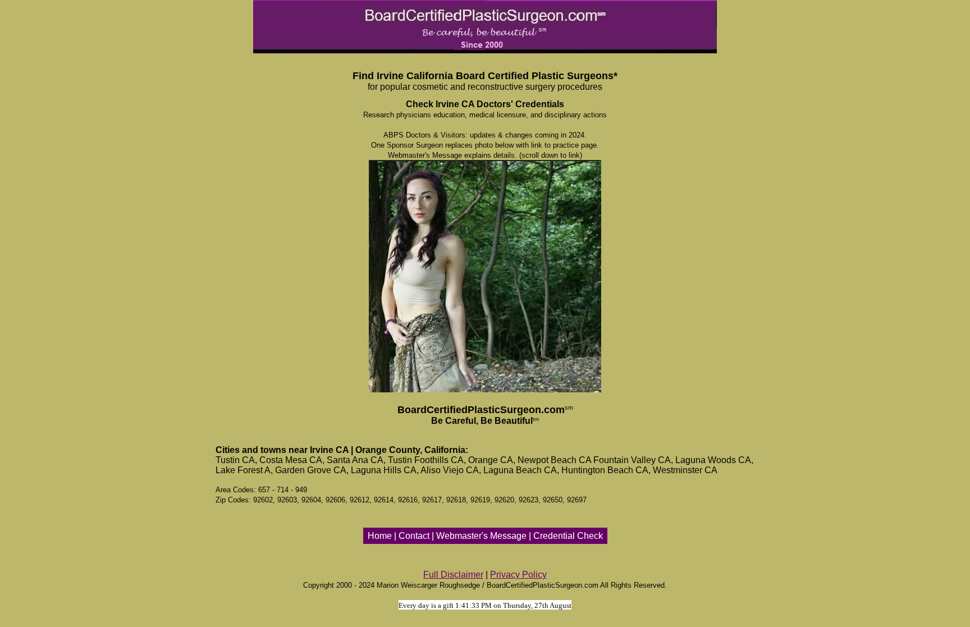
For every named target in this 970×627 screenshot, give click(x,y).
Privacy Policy (518, 574)
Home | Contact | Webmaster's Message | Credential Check (485, 536)
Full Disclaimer (453, 574)
